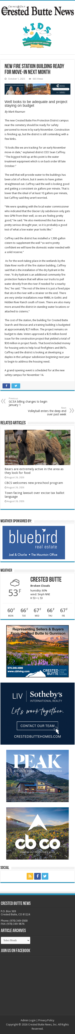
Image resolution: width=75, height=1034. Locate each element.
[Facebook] (37, 876)
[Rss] (30, 876)
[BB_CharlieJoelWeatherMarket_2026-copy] (33, 542)
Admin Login (28, 1020)
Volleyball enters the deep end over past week (47, 411)
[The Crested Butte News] (37, 10)
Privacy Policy (46, 1020)
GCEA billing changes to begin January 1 (28, 402)
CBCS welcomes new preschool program (34, 483)
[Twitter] (45, 876)
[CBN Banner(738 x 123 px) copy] (37, 88)
